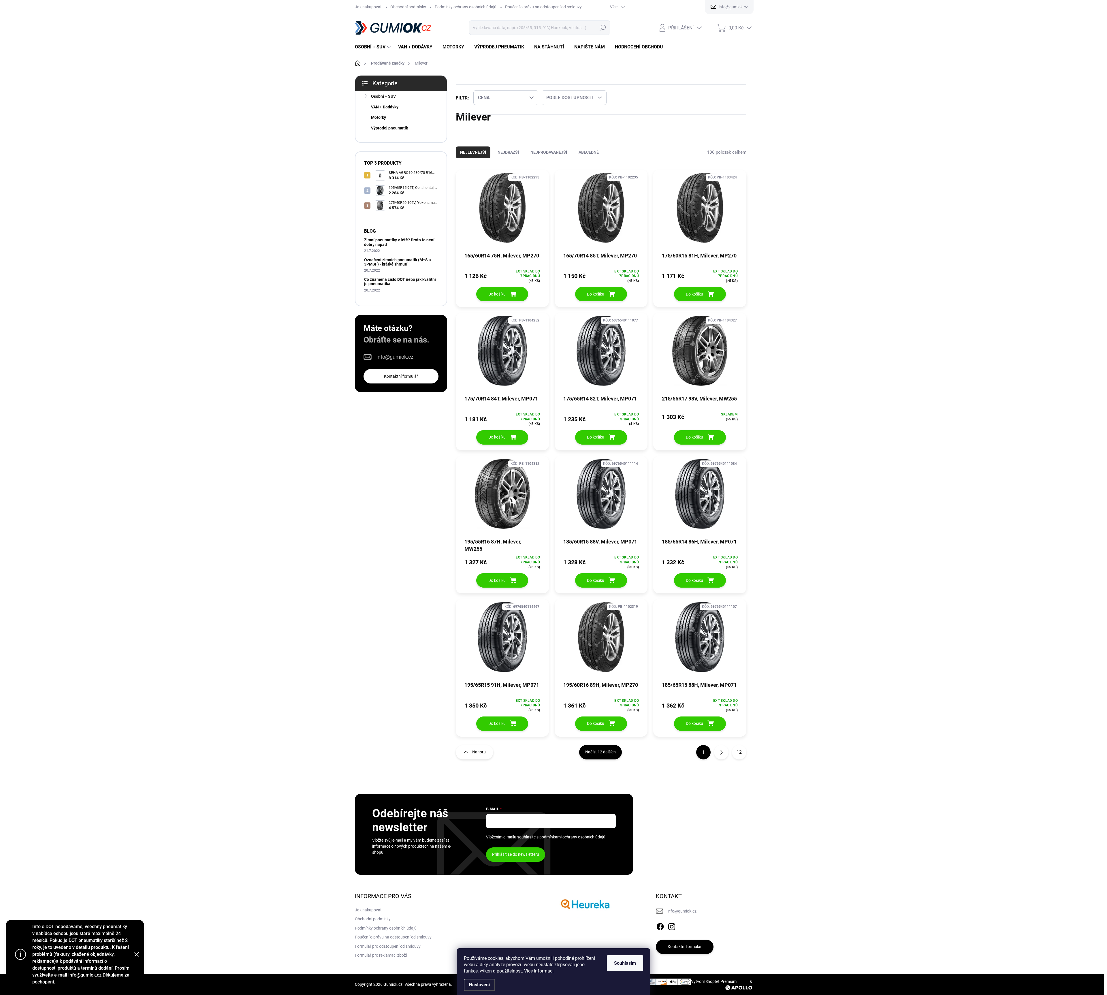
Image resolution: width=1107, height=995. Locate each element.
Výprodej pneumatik (389, 128)
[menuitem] (373, 47)
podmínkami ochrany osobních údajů (572, 842)
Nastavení (479, 985)
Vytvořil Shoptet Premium (714, 987)
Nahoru (479, 757)
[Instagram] (671, 931)
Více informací (539, 971)
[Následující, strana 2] (721, 758)
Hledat (603, 27)
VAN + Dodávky (384, 107)
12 (739, 758)
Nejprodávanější (548, 158)
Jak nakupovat (368, 7)
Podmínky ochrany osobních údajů (465, 7)
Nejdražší (508, 158)
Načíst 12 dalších (600, 757)
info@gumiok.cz (394, 357)
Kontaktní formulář (401, 376)
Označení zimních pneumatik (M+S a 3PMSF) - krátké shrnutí (397, 261)
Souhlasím (625, 963)
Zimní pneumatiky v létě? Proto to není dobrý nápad (399, 242)
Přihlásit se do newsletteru (515, 860)
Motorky (378, 117)
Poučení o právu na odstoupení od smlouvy (543, 7)
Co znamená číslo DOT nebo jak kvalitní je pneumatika (400, 281)
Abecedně (589, 158)
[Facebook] (660, 931)
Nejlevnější (473, 158)
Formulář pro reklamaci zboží (381, 961)
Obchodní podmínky (408, 7)
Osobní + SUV (383, 96)
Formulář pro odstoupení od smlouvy (388, 952)
